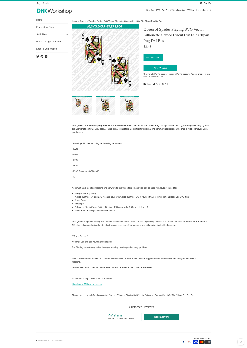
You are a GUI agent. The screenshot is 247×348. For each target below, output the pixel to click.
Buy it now (160, 68)
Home (39, 20)
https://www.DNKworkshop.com (87, 284)
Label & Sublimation (46, 49)
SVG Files (52, 34)
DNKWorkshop (56, 340)
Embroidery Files (52, 27)
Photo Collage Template (48, 41)
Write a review (161, 317)
